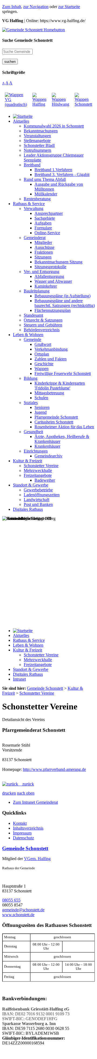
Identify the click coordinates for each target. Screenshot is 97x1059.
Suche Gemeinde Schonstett (27, 40)
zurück (26, 784)
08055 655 (11, 900)
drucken (9, 793)
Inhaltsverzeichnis (28, 828)
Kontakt (20, 823)
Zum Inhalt (11, 6)
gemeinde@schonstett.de (23, 910)
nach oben (25, 793)
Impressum (22, 833)
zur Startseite (69, 6)
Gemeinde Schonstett (25, 848)
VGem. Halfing (37, 858)
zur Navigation (35, 6)
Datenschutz (23, 838)
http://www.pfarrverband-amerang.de (54, 769)
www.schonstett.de (18, 914)
